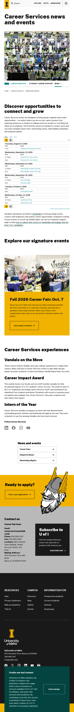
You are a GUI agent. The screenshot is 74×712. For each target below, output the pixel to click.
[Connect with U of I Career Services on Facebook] (14, 428)
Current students (51, 600)
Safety (30, 605)
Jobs (6, 596)
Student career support (41, 83)
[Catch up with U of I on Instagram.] (19, 665)
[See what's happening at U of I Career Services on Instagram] (21, 428)
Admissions (55, 3)
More (58, 83)
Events (30, 609)
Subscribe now (56, 551)
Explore (37, 3)
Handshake (37, 214)
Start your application (18, 494)
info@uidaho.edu (11, 660)
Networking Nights (28, 460)
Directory (31, 596)
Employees (49, 609)
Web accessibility (12, 605)
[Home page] (6, 4)
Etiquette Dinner (27, 455)
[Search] (12, 3)
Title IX (7, 609)
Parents (47, 605)
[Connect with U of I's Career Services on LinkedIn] (6, 428)
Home (6, 91)
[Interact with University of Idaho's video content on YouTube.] (32, 665)
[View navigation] (66, 3)
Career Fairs (25, 449)
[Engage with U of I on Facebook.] (6, 665)
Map (29, 600)
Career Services (18, 83)
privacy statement (30, 706)
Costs (46, 3)
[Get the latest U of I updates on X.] (12, 665)
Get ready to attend (23, 325)
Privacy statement (12, 600)
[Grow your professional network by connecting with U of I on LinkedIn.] (25, 665)
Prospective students (53, 596)
